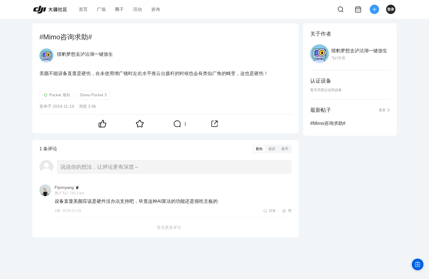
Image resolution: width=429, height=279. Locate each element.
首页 (83, 9)
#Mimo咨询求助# (328, 123)
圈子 (119, 9)
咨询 (155, 9)
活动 (137, 9)
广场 (101, 9)
